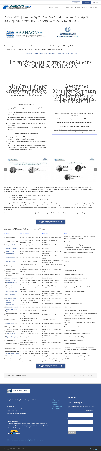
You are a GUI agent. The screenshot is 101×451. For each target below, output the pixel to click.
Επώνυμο (70, 425)
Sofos (8, 323)
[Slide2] (27, 169)
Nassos (12, 323)
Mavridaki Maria (10, 294)
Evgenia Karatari (11, 257)
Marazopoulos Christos (12, 353)
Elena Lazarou (10, 280)
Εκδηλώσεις (55, 400)
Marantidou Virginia (11, 291)
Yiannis (15, 282)
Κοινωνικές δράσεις (57, 406)
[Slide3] (74, 169)
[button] (5, 169)
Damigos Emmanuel (12, 248)
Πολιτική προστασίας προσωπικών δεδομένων (20, 440)
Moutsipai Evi (10, 300)
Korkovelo (9, 282)
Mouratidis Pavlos (11, 298)
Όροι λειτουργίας (38, 440)
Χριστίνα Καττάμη (11, 333)
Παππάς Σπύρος (11, 261)
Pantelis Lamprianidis (12, 307)
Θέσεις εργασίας (56, 408)
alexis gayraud (41, 449)
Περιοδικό (54, 402)
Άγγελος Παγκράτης (12, 337)
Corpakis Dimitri (10, 245)
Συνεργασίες (55, 404)
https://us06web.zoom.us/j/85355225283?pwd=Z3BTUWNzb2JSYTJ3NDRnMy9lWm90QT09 (50, 53)
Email (69, 412)
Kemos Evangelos (11, 278)
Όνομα (70, 419)
